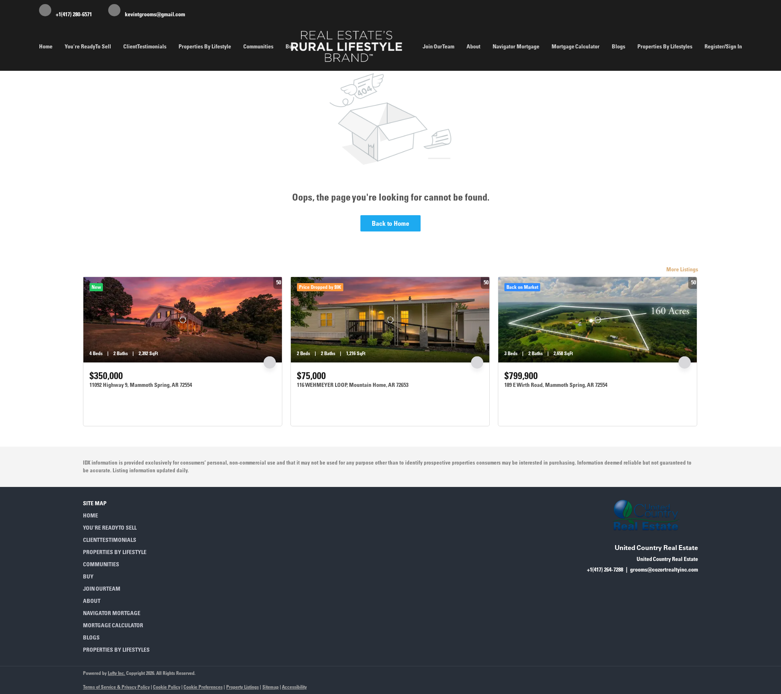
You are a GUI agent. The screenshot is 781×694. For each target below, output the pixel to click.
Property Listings (242, 687)
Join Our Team (438, 46)
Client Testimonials (144, 46)
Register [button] (714, 46)
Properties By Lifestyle (205, 46)
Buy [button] (290, 46)
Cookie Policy (166, 687)
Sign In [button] (734, 46)
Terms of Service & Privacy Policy (116, 687)
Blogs (618, 46)
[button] (119, 515)
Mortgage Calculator (576, 46)
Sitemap (270, 687)
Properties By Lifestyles (664, 46)
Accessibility (294, 687)
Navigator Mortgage (516, 46)
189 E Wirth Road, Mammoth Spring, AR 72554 (555, 384)
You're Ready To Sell (88, 46)
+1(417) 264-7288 (605, 569)
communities (258, 46)
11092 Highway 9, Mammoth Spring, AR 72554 (140, 384)
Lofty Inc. (116, 673)
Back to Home (390, 223)
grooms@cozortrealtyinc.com (664, 569)
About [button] (473, 46)
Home (45, 46)
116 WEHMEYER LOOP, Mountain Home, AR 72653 (352, 384)
